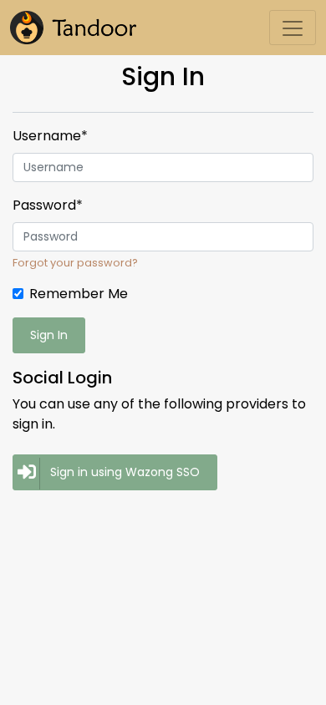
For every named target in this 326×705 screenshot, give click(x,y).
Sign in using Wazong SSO (125, 472)
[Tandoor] (73, 27)
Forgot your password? (75, 263)
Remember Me (78, 293)
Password (48, 205)
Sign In (49, 335)
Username (50, 135)
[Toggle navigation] (292, 27)
